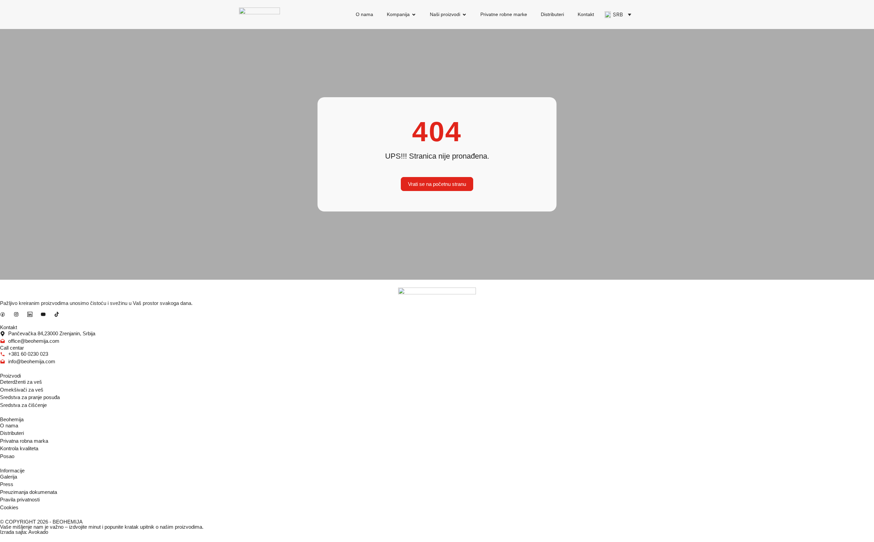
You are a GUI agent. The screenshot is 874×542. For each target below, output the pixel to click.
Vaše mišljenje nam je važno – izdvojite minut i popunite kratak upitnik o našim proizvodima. (101, 527)
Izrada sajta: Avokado (24, 532)
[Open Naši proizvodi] (464, 14)
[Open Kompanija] (413, 14)
